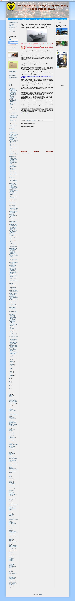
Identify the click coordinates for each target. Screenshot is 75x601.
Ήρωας (10, 466)
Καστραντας (10, 482)
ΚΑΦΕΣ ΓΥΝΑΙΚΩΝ (12, 483)
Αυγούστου (11, 365)
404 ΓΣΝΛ (10, 394)
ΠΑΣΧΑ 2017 (11, 529)
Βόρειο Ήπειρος (11, 417)
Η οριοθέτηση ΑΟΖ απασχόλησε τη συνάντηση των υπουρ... (12, 308)
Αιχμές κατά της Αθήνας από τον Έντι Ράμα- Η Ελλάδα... (13, 272)
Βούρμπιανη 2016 (11, 421)
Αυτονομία (10, 409)
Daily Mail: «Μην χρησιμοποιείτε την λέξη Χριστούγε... (13, 203)
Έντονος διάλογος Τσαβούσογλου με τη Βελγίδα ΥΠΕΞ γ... (13, 168)
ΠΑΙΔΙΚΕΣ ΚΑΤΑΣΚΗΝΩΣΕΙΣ (13, 519)
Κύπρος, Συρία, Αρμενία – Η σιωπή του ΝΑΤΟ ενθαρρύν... (13, 312)
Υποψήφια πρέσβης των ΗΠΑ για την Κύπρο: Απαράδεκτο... (13, 340)
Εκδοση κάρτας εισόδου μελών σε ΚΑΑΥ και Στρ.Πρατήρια (12, 24)
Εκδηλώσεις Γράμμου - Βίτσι (13, 444)
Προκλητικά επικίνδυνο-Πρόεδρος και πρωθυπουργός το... (13, 200)
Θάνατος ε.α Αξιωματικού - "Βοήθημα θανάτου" (13, 27)
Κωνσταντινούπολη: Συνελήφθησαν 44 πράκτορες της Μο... (13, 172)
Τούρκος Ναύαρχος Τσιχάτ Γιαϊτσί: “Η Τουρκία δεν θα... (13, 209)
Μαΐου (11, 369)
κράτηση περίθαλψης (12, 494)
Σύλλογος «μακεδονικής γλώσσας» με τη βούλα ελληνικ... (13, 255)
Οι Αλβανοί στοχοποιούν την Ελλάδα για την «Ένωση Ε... (13, 212)
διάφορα (10, 431)
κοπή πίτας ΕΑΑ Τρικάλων (13, 488)
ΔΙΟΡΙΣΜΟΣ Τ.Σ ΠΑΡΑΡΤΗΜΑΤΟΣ (11, 433)
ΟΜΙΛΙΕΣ (10, 513)
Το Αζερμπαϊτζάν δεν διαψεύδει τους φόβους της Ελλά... (13, 244)
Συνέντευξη (10, 561)
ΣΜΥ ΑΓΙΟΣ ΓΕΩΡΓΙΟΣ (12, 545)
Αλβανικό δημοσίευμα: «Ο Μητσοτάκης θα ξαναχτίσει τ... (13, 331)
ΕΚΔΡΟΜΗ (10, 447)
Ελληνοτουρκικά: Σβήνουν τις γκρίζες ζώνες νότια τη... (13, 154)
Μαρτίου (11, 372)
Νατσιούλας (10, 510)
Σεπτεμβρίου (12, 364)
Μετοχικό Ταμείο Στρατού (13, 72)
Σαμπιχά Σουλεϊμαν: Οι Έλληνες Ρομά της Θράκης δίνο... (13, 231)
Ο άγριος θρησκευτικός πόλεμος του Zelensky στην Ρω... (13, 275)
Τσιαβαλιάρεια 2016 (12, 577)
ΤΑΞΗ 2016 (10, 568)
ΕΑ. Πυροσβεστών (11, 437)
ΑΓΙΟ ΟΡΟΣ (10, 396)
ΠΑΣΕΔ (10, 527)
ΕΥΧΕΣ (10, 461)
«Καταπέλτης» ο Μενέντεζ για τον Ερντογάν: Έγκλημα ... (13, 135)
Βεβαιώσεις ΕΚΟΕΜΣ (12, 411)
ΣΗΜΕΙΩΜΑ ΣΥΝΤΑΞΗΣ (12, 541)
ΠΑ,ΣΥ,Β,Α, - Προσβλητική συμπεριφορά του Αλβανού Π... (13, 100)
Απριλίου (11, 371)
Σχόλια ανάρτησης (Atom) (29, 153)
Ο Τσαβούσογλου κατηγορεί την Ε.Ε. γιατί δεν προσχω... (13, 190)
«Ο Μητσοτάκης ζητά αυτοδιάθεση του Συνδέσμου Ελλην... (13, 93)
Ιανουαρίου (11, 375)
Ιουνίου (11, 368)
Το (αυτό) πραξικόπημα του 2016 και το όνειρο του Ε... (13, 181)
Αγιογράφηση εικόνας (12, 397)
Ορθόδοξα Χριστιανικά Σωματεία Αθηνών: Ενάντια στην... (13, 249)
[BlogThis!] (39, 120)
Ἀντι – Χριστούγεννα (12, 217)
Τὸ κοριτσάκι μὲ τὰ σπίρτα (13, 115)
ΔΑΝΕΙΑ (10, 428)
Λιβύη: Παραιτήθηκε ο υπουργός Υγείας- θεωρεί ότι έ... (12, 228)
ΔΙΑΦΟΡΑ (10, 430)
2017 (10, 382)
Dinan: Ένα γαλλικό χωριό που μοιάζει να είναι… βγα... (13, 141)
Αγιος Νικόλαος (11, 399)
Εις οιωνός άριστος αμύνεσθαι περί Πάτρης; (12, 321)
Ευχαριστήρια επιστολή (12, 460)
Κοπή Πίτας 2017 (11, 484)
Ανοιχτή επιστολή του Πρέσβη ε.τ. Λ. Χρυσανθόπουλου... (13, 165)
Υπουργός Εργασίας (12, 578)
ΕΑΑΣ (9, 438)
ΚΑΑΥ (9, 477)
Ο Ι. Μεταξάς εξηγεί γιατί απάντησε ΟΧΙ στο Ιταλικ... (13, 237)
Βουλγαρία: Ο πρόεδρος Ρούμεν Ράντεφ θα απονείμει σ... (13, 175)
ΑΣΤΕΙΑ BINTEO (11, 408)
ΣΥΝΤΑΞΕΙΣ (10, 563)
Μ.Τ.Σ (9, 500)
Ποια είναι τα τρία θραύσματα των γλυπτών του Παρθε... (13, 178)
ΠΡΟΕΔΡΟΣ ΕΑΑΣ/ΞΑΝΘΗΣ (13, 532)
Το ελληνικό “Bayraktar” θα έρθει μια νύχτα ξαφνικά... (13, 103)
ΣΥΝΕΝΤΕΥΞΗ (11, 560)
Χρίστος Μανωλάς (11, 584)
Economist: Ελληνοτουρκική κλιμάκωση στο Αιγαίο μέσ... (13, 284)
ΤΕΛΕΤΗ (10, 572)
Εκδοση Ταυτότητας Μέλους (13, 22)
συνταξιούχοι (11, 565)
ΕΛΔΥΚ (10, 452)
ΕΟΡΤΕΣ (10, 455)
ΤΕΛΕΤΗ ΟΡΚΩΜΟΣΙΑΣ (12, 573)
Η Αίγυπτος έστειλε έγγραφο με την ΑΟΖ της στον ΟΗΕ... (13, 206)
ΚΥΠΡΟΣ (10, 495)
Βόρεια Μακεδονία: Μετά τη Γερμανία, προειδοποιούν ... (13, 138)
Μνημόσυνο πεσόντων (12, 506)
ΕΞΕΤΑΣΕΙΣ (10, 454)
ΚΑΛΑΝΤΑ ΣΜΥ (11, 478)
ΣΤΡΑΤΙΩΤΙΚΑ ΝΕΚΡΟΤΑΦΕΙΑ (11, 552)
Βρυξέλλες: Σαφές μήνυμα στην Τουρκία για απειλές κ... (13, 193)
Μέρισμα (10, 501)
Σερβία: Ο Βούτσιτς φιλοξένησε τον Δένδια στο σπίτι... (13, 148)
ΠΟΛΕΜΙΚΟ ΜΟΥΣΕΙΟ (12, 531)
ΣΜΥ (9, 544)
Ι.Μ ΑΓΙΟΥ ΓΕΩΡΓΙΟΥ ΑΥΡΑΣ (13, 469)
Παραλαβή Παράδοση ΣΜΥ (13, 525)
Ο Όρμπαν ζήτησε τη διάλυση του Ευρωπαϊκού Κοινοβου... (12, 97)
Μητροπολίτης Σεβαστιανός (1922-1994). (13, 215)
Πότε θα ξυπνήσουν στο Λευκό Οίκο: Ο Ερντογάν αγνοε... (13, 222)
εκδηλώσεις (10, 443)
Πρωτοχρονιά (11, 538)
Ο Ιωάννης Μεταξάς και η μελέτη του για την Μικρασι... (13, 349)
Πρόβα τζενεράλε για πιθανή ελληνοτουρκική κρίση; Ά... (13, 297)
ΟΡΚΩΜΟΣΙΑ (11, 515)
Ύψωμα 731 (10, 579)
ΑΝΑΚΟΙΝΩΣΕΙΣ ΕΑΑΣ (12, 400)
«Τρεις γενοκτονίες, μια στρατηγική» (13, 247)
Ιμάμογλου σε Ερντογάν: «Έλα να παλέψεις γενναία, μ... (13, 110)
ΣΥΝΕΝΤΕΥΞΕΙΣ (11, 559)
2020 (10, 378)
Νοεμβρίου (11, 361)
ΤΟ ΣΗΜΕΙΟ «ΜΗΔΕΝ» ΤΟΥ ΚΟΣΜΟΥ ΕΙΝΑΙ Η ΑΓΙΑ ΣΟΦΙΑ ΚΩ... (13, 187)
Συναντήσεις (11, 558)
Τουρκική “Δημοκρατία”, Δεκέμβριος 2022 (13, 278)
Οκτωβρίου (11, 362)
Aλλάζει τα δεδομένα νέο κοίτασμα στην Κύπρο (13, 117)
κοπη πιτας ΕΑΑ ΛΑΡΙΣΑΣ (13, 486)
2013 (10, 388)
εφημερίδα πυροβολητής (12, 462)
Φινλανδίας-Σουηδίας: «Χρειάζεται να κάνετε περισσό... (13, 355)
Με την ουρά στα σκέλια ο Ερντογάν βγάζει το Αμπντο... (13, 337)
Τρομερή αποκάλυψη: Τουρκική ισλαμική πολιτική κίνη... (12, 288)
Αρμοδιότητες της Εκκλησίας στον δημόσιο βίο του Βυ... (13, 252)
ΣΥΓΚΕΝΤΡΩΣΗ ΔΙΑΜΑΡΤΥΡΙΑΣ (11, 556)
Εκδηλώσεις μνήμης (12, 446)
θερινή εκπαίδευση (12, 468)
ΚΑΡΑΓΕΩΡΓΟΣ (11, 481)
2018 (10, 381)
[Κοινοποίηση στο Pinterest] (42, 120)
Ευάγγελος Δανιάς (11, 457)
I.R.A (9, 587)
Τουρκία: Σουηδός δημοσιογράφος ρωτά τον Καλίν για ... (13, 327)
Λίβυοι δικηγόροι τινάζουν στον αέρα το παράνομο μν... (13, 263)
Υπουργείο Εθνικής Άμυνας (13, 71)
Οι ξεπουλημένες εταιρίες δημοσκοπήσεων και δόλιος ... (13, 281)
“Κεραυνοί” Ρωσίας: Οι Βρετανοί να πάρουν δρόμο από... (13, 123)
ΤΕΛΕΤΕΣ (10, 571)
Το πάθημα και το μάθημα (13, 299)
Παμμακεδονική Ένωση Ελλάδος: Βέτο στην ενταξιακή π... (13, 225)
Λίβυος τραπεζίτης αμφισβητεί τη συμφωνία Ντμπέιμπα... (13, 315)
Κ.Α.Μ (10, 476)
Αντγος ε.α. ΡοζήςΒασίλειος (13, 401)
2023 (10, 85)
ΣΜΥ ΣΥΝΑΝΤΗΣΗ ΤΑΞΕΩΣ (13, 546)
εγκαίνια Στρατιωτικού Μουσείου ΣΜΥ (12, 440)
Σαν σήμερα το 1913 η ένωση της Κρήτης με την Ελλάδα (13, 334)
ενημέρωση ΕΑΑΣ (11, 453)
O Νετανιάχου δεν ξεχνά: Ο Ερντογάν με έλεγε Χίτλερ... (13, 302)
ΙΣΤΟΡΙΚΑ (10, 475)
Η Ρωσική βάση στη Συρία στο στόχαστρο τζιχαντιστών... (13, 234)
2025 (10, 82)
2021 (10, 377)
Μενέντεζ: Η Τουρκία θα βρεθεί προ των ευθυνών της (13, 294)
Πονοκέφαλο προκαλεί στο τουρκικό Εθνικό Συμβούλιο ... (13, 359)
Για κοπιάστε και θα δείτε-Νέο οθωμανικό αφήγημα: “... (13, 151)
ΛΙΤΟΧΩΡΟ (10, 499)
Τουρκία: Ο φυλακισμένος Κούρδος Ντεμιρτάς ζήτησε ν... (13, 343)
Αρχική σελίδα (36, 151)
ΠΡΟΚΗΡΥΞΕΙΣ (11, 534)
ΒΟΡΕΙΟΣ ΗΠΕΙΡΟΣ (12, 418)
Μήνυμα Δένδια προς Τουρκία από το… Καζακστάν (12, 266)
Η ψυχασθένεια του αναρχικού (12, 157)
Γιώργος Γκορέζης (11, 425)
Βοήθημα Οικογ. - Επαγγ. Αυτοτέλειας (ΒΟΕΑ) (13, 31)
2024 (10, 84)
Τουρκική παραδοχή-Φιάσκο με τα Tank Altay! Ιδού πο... (12, 318)
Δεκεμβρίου (11, 88)
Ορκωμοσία (10, 516)
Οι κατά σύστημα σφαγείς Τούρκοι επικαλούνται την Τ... (13, 144)
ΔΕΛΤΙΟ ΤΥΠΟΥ (11, 429)
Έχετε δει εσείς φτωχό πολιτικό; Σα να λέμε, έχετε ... (13, 162)
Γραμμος (10, 426)
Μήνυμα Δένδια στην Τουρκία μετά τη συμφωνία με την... (12, 120)
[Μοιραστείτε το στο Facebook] (41, 120)
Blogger (40, 594)
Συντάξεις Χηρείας (11, 564)
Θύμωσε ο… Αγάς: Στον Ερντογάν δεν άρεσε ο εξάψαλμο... (13, 184)
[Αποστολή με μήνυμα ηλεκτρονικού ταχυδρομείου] (38, 120)
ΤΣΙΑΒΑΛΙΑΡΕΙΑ (11, 576)
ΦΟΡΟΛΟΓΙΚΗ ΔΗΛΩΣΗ (12, 582)
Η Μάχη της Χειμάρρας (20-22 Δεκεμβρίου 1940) (13, 107)
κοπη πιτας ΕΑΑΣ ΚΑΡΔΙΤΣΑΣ (11, 491)
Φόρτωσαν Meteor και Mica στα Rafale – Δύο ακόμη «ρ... (13, 324)
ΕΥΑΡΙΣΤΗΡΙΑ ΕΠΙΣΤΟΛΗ (13, 458)
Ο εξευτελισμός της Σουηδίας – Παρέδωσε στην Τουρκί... (13, 305)
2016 (10, 384)
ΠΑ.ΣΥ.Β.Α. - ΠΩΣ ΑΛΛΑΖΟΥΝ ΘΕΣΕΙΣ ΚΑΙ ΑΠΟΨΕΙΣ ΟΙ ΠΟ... (13, 90)
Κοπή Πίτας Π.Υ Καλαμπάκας (11, 493)
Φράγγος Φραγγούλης (12, 583)
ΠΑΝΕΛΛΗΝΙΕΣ (11, 522)
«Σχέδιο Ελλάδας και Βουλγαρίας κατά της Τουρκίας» (13, 241)
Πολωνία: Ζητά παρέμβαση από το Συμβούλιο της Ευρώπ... (12, 129)
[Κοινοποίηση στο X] (40, 120)
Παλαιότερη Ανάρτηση (49, 151)
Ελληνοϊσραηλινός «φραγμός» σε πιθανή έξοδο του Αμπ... (13, 352)
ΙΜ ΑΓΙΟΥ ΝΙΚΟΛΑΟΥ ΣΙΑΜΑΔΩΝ (12, 472)
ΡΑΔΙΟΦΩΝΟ (11, 539)
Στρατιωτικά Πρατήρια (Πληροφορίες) (12, 33)
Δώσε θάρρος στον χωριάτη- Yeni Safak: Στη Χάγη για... (13, 159)
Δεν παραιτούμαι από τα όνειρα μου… (13, 219)
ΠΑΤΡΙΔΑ (10, 530)
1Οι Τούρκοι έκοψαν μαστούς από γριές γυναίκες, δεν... (12, 269)
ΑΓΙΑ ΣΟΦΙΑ (10, 395)
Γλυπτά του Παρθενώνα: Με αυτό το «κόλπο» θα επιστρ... (13, 291)
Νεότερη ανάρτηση (24, 151)
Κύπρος (10, 496)
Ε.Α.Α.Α (10, 436)
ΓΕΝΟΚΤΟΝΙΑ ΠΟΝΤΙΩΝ (13, 424)
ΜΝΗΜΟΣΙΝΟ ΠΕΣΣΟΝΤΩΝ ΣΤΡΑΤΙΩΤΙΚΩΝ (13, 504)
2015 (10, 385)
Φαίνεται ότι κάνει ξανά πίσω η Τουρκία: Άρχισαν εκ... (13, 260)
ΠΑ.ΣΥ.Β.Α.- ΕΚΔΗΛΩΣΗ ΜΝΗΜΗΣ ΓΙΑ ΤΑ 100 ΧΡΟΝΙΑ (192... (13, 113)
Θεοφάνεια (10, 467)
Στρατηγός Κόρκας (12, 548)
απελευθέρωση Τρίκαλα (12, 403)
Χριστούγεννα (11, 585)
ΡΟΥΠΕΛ (10, 540)
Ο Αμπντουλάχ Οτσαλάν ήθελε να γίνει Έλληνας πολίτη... (13, 346)
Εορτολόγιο (62, 85)
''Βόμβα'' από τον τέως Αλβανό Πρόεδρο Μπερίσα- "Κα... (13, 126)
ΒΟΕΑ (10, 416)
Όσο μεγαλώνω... (12, 257)
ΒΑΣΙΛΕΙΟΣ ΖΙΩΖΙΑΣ (12, 410)
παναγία (10, 521)
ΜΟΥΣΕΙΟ (10, 507)
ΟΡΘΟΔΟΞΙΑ (11, 514)
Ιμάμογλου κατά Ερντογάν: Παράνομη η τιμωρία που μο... (13, 196)
